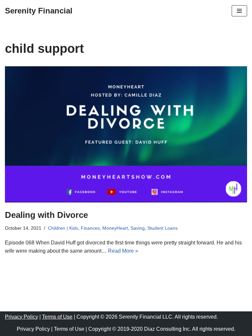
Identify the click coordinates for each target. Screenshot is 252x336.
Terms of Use (57, 317)
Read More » (123, 251)
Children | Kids (63, 228)
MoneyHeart (115, 228)
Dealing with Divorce (46, 215)
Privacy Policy (21, 317)
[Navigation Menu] (239, 10)
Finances (90, 228)
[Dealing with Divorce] (126, 134)
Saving (138, 228)
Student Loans (162, 228)
